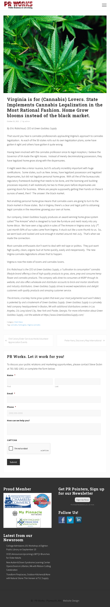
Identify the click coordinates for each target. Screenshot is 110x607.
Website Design (71, 600)
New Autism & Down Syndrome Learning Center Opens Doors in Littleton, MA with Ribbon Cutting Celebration (28, 566)
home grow (22, 325)
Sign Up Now (82, 499)
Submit (13, 462)
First (9, 386)
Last (57, 386)
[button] (104, 5)
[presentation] (29, 448)
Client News (18, 322)
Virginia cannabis (33, 325)
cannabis (14, 325)
